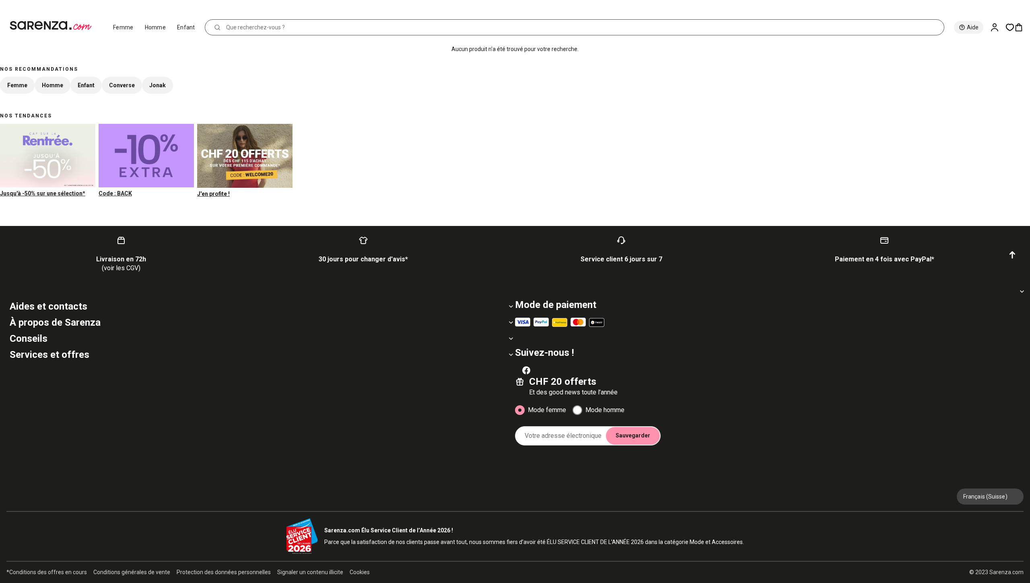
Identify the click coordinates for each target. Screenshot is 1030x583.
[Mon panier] (1022, 27)
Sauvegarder (633, 435)
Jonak (157, 85)
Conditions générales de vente (131, 572)
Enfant (186, 27)
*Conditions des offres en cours (46, 572)
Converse (122, 85)
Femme (123, 27)
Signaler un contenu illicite (310, 572)
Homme (155, 27)
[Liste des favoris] (1010, 27)
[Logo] (54, 25)
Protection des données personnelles (224, 572)
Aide (972, 27)
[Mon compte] (998, 27)
